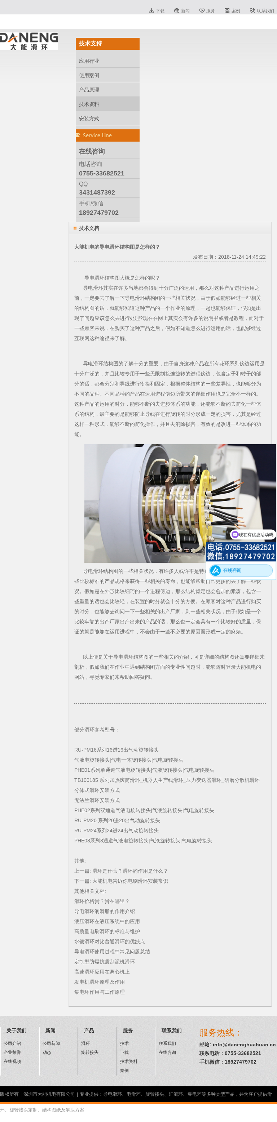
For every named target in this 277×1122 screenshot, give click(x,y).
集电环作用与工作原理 (99, 992)
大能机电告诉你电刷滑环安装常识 (130, 881)
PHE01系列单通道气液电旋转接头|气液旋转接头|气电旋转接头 (144, 770)
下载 (160, 10)
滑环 (85, 1043)
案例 (236, 10)
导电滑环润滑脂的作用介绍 (104, 911)
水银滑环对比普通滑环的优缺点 (109, 941)
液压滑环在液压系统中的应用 (107, 921)
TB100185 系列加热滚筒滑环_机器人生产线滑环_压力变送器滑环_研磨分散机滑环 (167, 780)
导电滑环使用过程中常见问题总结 (112, 951)
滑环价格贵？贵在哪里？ (102, 901)
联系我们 (265, 10)
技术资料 (89, 104)
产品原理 (89, 90)
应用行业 (89, 61)
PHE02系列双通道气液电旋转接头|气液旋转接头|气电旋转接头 (144, 810)
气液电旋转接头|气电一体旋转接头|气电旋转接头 (128, 760)
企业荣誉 (12, 1052)
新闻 (185, 10)
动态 (47, 1052)
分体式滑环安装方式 (97, 790)
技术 (124, 1043)
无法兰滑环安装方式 (97, 800)
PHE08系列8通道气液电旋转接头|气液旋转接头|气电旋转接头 (143, 840)
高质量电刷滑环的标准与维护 (107, 931)
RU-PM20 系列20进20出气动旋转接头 (117, 820)
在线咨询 (167, 1052)
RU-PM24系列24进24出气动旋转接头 (116, 830)
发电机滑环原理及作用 (99, 982)
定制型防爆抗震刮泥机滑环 (104, 962)
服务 (210, 10)
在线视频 (12, 1061)
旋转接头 (89, 1052)
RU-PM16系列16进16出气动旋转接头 (116, 750)
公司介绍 (12, 1043)
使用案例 (89, 75)
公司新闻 (51, 1043)
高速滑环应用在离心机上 (102, 972)
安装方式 (89, 118)
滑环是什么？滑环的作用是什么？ (130, 871)
